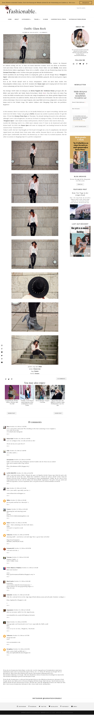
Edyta (8, 522)
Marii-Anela (10, 581)
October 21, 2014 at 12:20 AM (18, 488)
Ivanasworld (10, 548)
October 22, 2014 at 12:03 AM (20, 557)
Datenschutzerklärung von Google (13, 675)
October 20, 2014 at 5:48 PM (18, 450)
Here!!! (23, 443)
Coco (8, 622)
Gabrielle (9, 595)
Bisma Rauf (10, 438)
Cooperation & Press (58, 19)
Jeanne (9, 509)
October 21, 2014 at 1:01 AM (18, 500)
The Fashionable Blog (35, 712)
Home (10, 19)
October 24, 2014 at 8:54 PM (21, 649)
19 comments (43, 32)
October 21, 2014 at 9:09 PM (21, 534)
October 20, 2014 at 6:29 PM (22, 459)
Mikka (8, 500)
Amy (8, 488)
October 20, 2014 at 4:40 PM (22, 438)
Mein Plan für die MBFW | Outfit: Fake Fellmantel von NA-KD (58, 403)
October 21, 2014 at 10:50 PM (22, 548)
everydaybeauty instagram (14, 431)
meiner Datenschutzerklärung (38, 673)
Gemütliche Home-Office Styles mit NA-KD (12, 402)
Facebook (31, 628)
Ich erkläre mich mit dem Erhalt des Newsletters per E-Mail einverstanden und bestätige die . (80, 118)
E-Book (45, 19)
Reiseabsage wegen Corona (42, 401)
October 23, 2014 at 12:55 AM (21, 595)
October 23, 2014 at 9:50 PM (18, 622)
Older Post (58, 413)
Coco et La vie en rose (14, 628)
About (17, 19)
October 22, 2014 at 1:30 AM (30, 567)
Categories (26, 19)
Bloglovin (24, 628)
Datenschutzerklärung (77, 19)
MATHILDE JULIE (18, 541)
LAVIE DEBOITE (11, 473)
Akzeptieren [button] (85, 2)
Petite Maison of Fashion (14, 567)
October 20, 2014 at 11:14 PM (25, 473)
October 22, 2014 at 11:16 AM (22, 581)
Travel (36, 19)
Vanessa (9, 557)
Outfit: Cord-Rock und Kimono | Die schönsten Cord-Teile (27, 403)
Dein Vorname (76, 108)
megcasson (10, 610)
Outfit (36, 32)
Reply (8, 468)
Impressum (58, 712)
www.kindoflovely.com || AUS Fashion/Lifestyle (21, 615)
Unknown (9, 534)
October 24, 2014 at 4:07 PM (21, 635)
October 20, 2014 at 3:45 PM (18, 426)
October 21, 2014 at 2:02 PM (19, 522)
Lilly (8, 450)
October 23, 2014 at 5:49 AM (22, 610)
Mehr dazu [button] (72, 2)
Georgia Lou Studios (50, 712)
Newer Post (11, 413)
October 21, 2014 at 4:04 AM (19, 509)
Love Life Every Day (13, 430)
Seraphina (10, 649)
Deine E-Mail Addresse (78, 102)
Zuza (8, 426)
